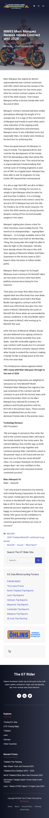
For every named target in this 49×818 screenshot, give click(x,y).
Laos (6, 735)
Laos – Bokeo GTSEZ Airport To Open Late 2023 (24, 786)
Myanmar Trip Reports (17, 604)
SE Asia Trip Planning (17, 618)
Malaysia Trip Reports (17, 614)
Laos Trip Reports (15, 595)
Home (10, 806)
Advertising (24, 809)
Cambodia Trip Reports (18, 609)
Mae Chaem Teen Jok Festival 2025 (19, 766)
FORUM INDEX (13, 581)
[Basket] (10, 651)
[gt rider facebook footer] (19, 696)
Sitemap (38, 806)
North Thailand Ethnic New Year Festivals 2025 (23, 775)
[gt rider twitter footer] (30, 696)
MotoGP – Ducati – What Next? (22, 545)
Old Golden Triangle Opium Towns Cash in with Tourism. (23, 781)
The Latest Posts (15, 586)
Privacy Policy (27, 806)
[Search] (38, 560)
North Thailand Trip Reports (20, 590)
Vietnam (7, 739)
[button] (38, 6)
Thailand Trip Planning (13, 762)
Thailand (7, 731)
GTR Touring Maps (11, 726)
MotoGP (11, 533)
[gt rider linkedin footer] (24, 696)
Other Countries (10, 744)
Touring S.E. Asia (10, 722)
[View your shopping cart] (34, 6)
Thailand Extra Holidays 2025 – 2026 (19, 771)
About (17, 806)
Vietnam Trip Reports (17, 600)
